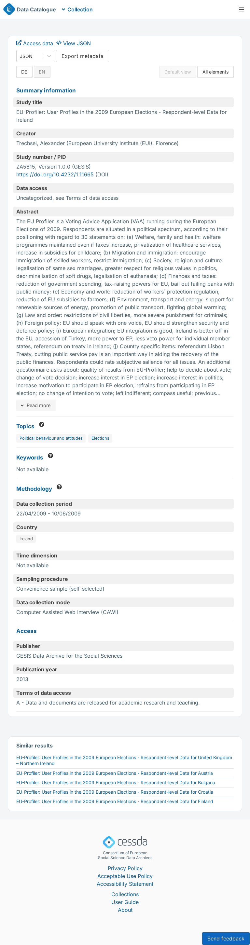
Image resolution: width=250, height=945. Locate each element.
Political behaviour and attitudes (51, 438)
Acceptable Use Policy (125, 876)
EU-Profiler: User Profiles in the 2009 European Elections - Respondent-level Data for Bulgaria (115, 782)
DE (24, 72)
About (125, 910)
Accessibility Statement (125, 884)
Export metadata (83, 56)
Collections (125, 894)
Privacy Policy (125, 868)
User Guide (125, 902)
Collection (80, 9)
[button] (241, 9)
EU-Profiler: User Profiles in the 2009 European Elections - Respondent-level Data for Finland (114, 801)
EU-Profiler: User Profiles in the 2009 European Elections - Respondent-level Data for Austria (114, 773)
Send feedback (225, 938)
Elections (100, 438)
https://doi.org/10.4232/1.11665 (55, 174)
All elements (215, 72)
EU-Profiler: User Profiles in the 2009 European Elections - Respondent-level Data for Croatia (114, 792)
